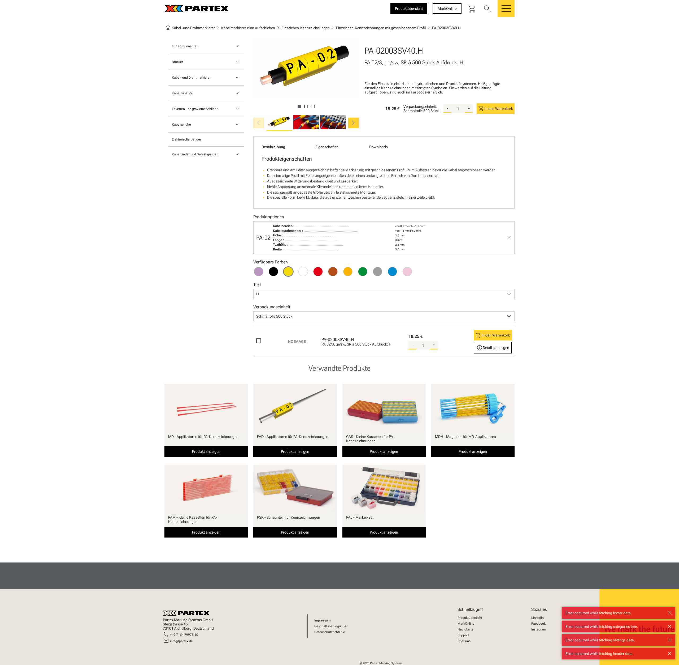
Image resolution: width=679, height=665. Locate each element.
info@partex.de (181, 641)
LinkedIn (537, 618)
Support (463, 635)
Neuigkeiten (466, 629)
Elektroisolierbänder (186, 139)
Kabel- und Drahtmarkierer (191, 77)
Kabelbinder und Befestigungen (195, 154)
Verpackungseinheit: (420, 106)
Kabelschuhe (181, 124)
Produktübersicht (470, 618)
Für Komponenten (185, 46)
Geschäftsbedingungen (331, 626)
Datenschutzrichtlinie (329, 632)
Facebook (538, 623)
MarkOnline (466, 623)
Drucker (177, 62)
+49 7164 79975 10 (184, 635)
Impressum (322, 620)
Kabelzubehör (182, 93)
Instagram (538, 629)
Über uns (464, 641)
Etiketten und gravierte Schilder (194, 109)
